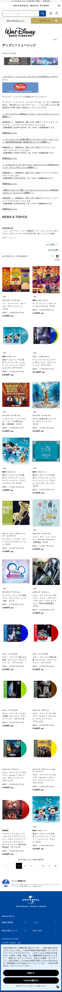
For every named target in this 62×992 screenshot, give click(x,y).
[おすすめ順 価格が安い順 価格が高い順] (53, 250)
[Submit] (42, 13)
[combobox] (24, 13)
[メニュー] (58, 5)
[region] (15, 21)
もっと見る (50, 244)
